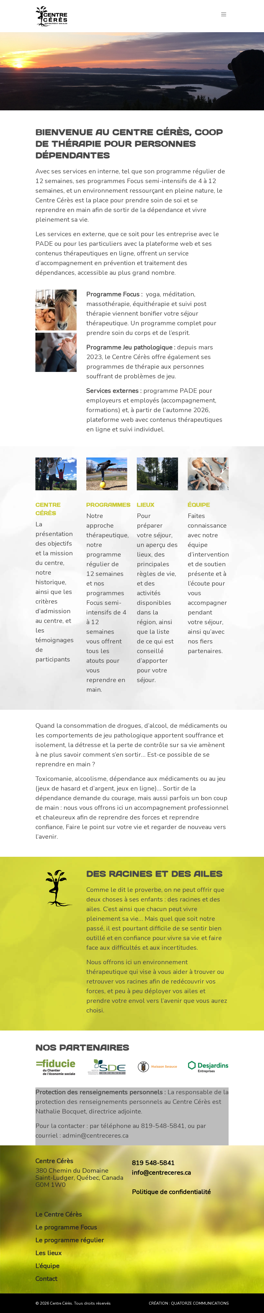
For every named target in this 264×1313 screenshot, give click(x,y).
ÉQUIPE (199, 505)
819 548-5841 (153, 1163)
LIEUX (145, 505)
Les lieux (48, 1253)
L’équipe (47, 1266)
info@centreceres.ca (161, 1172)
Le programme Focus (66, 1227)
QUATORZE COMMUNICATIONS (200, 1303)
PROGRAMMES (108, 505)
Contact (46, 1278)
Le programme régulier (69, 1240)
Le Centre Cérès (58, 1214)
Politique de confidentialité (171, 1192)
